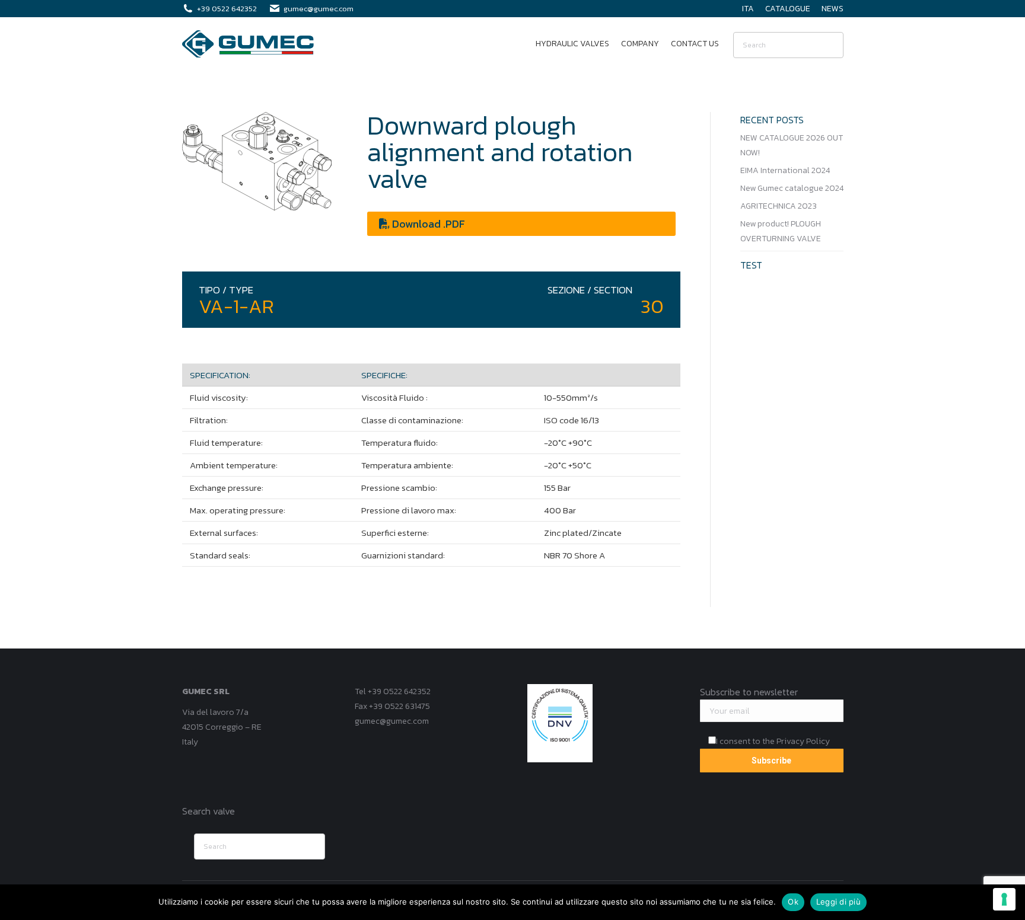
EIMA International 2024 (785, 170)
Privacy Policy (803, 741)
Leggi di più (838, 901)
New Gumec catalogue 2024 (791, 188)
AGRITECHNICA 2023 (778, 206)
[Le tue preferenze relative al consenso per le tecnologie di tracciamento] (1004, 899)
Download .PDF (427, 224)
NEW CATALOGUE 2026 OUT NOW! (791, 145)
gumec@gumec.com (392, 721)
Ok (793, 901)
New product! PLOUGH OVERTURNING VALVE (780, 231)
